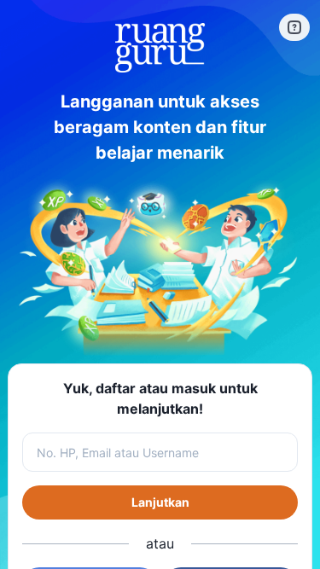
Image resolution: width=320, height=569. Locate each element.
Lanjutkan (160, 502)
